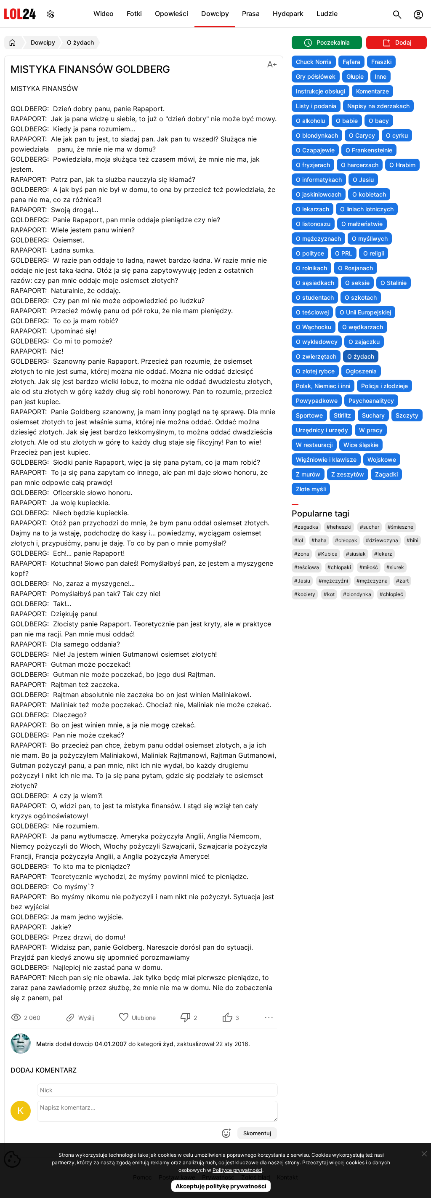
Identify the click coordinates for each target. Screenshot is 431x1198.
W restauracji (314, 444)
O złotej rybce (315, 371)
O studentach (315, 297)
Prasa (251, 13)
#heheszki (339, 527)
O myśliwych (370, 238)
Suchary (373, 415)
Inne (380, 76)
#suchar (369, 527)
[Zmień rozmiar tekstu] (272, 64)
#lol (298, 540)
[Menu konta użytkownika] (418, 13)
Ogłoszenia (361, 371)
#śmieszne (400, 527)
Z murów (308, 474)
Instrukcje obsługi (320, 91)
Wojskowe (381, 459)
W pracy (371, 430)
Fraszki (381, 61)
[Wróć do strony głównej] (13, 42)
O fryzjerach (313, 164)
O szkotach (361, 297)
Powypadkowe (317, 400)
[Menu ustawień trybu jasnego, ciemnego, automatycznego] (50, 13)
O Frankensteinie (369, 150)
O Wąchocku (313, 326)
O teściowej (312, 312)
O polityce (310, 253)
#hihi (412, 540)
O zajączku (364, 341)
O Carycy (362, 135)
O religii (373, 253)
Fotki (134, 13)
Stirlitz (342, 415)
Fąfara (351, 61)
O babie (347, 120)
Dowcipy (215, 13)
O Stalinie (393, 282)
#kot (329, 594)
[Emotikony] (226, 1133)
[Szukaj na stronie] (397, 13)
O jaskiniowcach (318, 194)
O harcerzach (359, 164)
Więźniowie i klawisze (326, 459)
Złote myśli (311, 489)
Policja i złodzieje (384, 385)
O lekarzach (312, 209)
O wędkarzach (362, 326)
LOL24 (20, 13)
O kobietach (369, 194)
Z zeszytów (347, 474)
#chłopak (346, 540)
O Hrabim (402, 164)
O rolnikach (311, 268)
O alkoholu (310, 120)
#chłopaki (339, 567)
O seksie (357, 282)
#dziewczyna (382, 540)
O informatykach (319, 179)
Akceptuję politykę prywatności (221, 1186)
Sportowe (309, 415)
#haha (319, 540)
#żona (301, 554)
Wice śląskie (360, 444)
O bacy (379, 120)
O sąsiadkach (315, 282)
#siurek (395, 567)
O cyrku (397, 135)
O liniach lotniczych (367, 209)
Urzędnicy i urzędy (322, 430)
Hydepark (288, 13)
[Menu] (270, 1017)
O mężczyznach (318, 238)
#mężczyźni (333, 581)
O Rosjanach (355, 268)
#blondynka (357, 594)
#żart (402, 581)
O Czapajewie (315, 150)
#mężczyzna (372, 581)
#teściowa (306, 567)
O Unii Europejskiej (365, 312)
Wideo (103, 13)
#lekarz (383, 554)
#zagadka (306, 527)
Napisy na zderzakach (378, 105)
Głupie (355, 76)
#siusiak (356, 554)
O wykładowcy (317, 341)
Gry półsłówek (315, 76)
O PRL (343, 253)
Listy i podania (316, 105)
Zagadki (386, 474)
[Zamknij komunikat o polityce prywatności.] (424, 1153)
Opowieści (171, 13)
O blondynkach (317, 135)
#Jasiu (302, 581)
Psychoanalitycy (371, 400)
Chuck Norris (314, 61)
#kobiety (304, 594)
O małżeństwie (362, 223)
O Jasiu (363, 179)
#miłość (368, 567)
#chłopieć (391, 594)
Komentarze (372, 91)
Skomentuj (257, 1133)
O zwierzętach (316, 356)
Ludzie (327, 13)
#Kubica (328, 554)
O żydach (360, 356)
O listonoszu (313, 223)
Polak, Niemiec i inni (323, 385)
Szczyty (407, 415)
